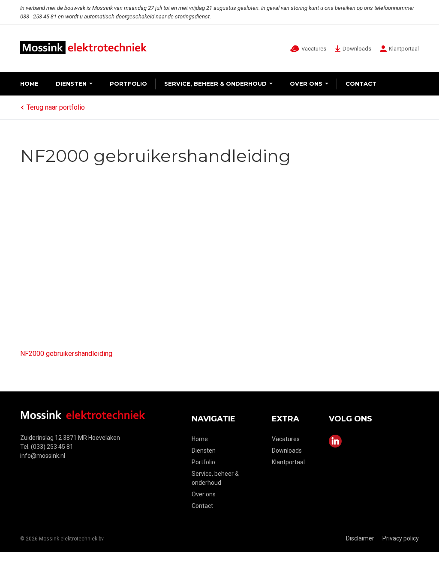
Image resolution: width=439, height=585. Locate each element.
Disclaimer (360, 538)
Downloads (287, 450)
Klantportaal (288, 462)
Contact (361, 83)
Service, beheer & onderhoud (215, 83)
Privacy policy (400, 538)
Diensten (71, 83)
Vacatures (286, 439)
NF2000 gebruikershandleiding (66, 353)
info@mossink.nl (42, 455)
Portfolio (128, 83)
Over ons (306, 83)
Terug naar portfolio (56, 107)
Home (29, 83)
